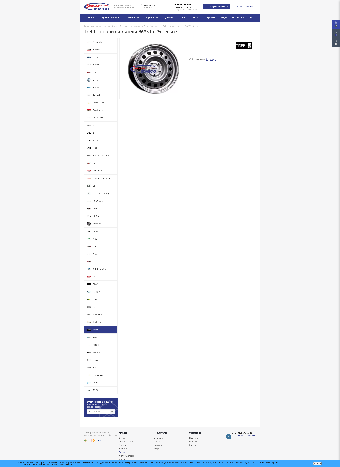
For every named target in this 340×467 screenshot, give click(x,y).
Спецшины (124, 445)
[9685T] (153, 69)
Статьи (192, 445)
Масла (122, 459)
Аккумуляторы (126, 455)
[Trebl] (244, 45)
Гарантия (158, 445)
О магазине (195, 432)
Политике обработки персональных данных (51, 464)
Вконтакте (228, 436)
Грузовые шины (127, 441)
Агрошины (124, 448)
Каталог (123, 432)
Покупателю (160, 432)
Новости (193, 437)
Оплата (157, 441)
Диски (122, 452)
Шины (122, 437)
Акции (157, 448)
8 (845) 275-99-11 (182, 7)
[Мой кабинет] (251, 18)
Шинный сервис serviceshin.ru (216, 7)
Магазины (194, 441)
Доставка (158, 437)
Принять (317, 463)
